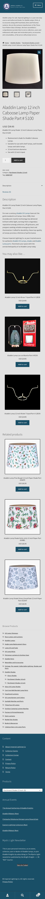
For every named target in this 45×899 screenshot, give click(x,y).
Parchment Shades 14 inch (16, 679)
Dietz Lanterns (10, 716)
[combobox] (23, 790)
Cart (34, 893)
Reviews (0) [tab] (7, 192)
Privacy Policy (10, 763)
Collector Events (11, 751)
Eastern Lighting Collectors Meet (15, 825)
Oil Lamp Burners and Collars (15, 698)
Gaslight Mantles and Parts (14, 701)
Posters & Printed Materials (14, 712)
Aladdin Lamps (10, 640)
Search (22, 895)
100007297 (8, 175)
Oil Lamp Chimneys (11, 633)
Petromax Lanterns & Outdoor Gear (17, 655)
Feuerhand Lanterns (12, 694)
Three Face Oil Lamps (12, 705)
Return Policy (10, 768)
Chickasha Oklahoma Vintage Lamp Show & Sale (20, 819)
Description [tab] (7, 186)
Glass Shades (12, 676)
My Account (7, 895)
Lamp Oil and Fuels (11, 648)
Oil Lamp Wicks (10, 652)
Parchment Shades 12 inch (30, 43)
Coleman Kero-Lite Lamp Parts (15, 727)
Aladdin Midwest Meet (11, 813)
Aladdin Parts (9, 659)
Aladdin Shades (15, 43)
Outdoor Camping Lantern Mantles (17, 709)
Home (7, 43)
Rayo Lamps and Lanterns (14, 637)
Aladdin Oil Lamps (23, 213)
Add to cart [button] (22, 306)
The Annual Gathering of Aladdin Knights (18, 808)
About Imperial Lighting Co (15, 747)
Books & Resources (11, 723)
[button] (39, 52)
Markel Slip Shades (11, 720)
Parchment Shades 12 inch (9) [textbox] (21, 790)
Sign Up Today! (22, 865)
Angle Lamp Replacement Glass (15, 644)
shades (29, 241)
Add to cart (18, 160)
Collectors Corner (12, 755)
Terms (7, 772)
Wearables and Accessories (14, 662)
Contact (8, 759)
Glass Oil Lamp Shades (13, 687)
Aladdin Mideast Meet (10, 830)
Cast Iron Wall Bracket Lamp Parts (16, 690)
